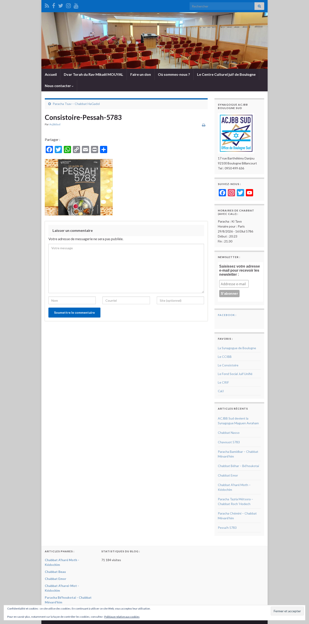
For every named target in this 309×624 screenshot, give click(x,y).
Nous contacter (58, 85)
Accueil (51, 74)
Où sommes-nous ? (174, 74)
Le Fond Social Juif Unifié (235, 374)
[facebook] (53, 5)
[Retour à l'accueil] (154, 40)
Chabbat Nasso (229, 432)
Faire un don (140, 74)
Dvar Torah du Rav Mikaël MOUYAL (93, 74)
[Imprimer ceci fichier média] (203, 125)
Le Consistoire (228, 365)
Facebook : (227, 315)
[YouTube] (76, 5)
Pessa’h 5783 (227, 527)
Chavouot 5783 (229, 442)
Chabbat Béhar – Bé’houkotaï (238, 466)
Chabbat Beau (55, 572)
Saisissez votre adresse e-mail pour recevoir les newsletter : (239, 270)
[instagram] (68, 5)
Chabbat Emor (228, 475)
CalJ (221, 391)
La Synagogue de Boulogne (237, 348)
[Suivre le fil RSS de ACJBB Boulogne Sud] (47, 5)
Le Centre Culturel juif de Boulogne (226, 74)
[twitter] (60, 5)
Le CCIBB (225, 356)
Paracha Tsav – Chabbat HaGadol (76, 104)
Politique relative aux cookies (122, 616)
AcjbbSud (54, 124)
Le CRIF (223, 382)
